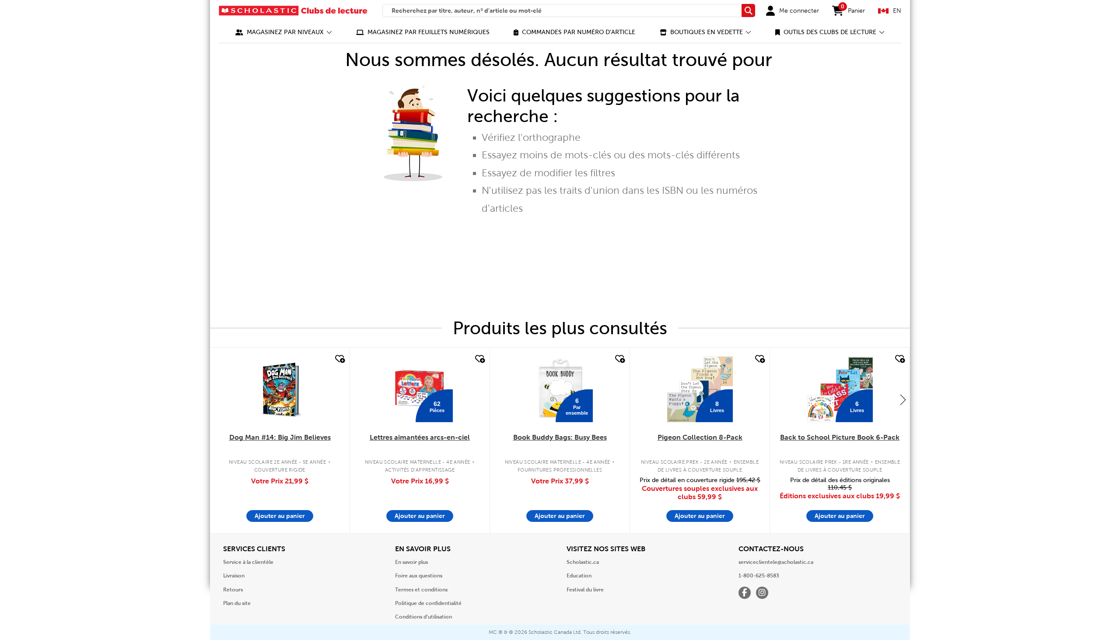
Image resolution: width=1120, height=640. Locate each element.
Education (579, 576)
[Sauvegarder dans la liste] (339, 359)
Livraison (234, 576)
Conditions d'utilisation (423, 617)
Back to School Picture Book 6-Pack (840, 437)
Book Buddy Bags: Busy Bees (560, 437)
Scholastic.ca (583, 562)
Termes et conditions (421, 590)
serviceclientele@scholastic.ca (775, 562)
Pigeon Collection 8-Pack (700, 437)
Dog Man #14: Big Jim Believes (280, 437)
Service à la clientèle (248, 562)
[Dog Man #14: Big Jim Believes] (280, 389)
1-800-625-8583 (758, 576)
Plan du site (237, 603)
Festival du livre (585, 590)
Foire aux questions (418, 576)
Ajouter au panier (280, 515)
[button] (283, 32)
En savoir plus (411, 562)
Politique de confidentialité (428, 603)
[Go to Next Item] (903, 399)
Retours (233, 590)
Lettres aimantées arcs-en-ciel (420, 437)
